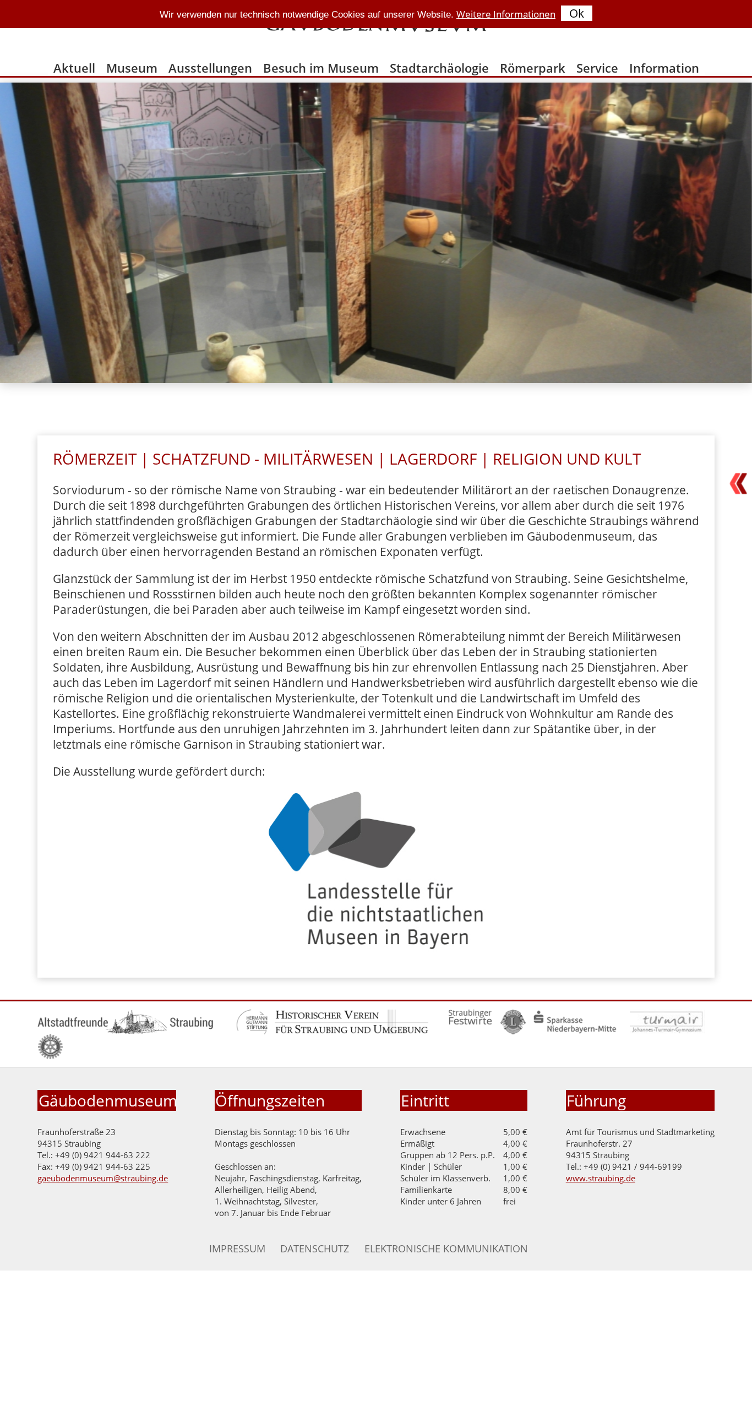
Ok (576, 13)
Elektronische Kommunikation (446, 1248)
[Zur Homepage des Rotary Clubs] (50, 1056)
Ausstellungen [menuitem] (210, 67)
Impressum (237, 1248)
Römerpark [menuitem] (532, 67)
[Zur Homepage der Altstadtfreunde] (125, 1031)
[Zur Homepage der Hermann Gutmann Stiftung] (252, 1031)
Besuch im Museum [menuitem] (321, 67)
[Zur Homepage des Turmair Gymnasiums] (668, 1031)
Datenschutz (314, 1248)
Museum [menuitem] (131, 67)
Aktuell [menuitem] (74, 67)
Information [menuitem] (664, 67)
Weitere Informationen (505, 14)
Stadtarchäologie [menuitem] (439, 67)
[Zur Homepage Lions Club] (513, 1031)
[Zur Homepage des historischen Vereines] (351, 1031)
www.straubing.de (600, 1178)
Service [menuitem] (597, 67)
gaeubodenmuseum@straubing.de (102, 1178)
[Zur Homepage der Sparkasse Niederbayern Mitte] (575, 1031)
